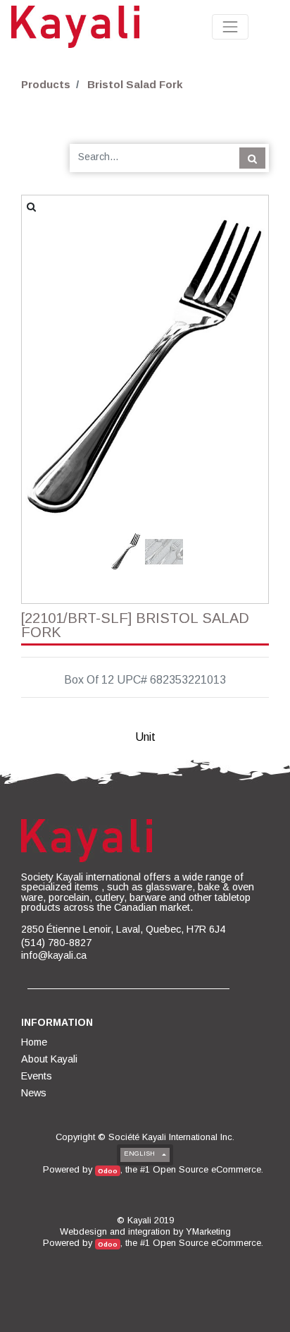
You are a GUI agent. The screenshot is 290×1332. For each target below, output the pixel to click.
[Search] (252, 158)
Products (45, 84)
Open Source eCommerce (207, 1169)
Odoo (108, 1171)
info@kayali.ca (54, 955)
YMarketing (208, 1231)
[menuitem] (35, 1042)
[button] (40, 342)
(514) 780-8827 (56, 942)
